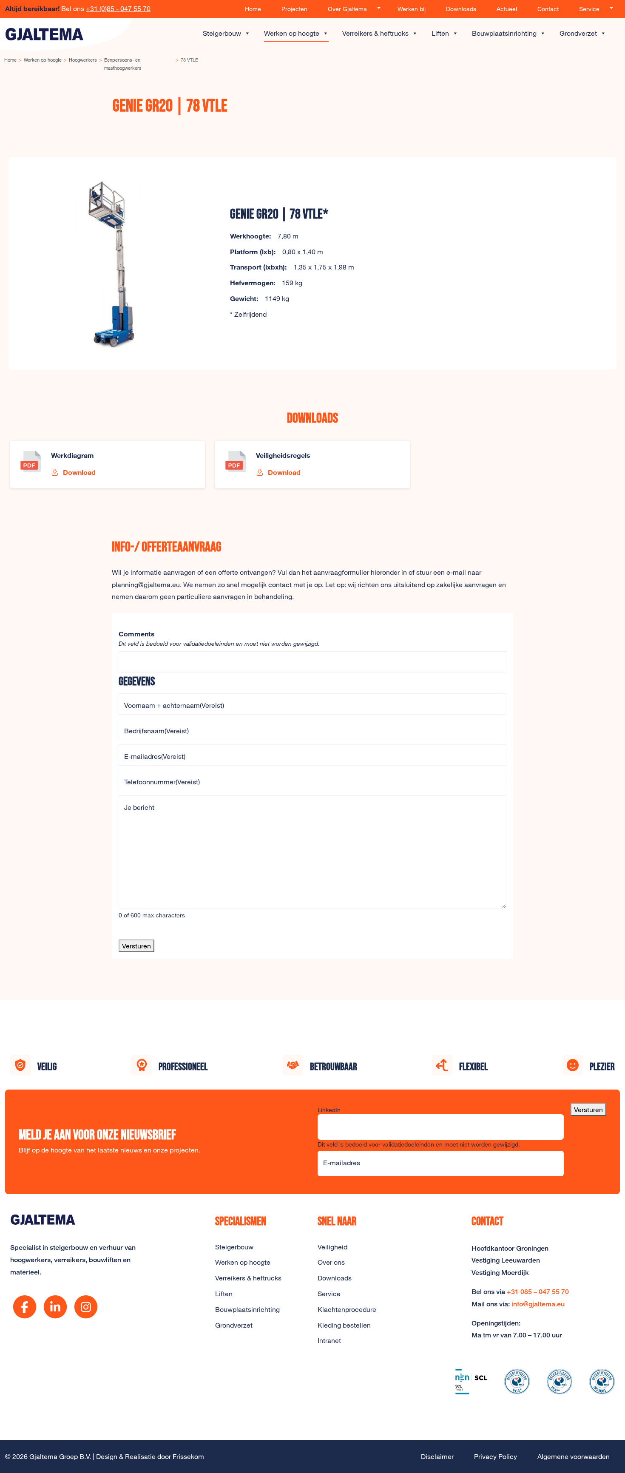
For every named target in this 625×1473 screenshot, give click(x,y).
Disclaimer (437, 1456)
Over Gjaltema (347, 8)
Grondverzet (578, 33)
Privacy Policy (495, 1456)
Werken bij (412, 8)
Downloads (461, 8)
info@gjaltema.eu (538, 1304)
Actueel (507, 8)
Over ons (331, 1262)
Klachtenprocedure (347, 1309)
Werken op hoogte (291, 33)
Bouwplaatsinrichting (504, 33)
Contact (548, 8)
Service (589, 8)
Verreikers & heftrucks (375, 33)
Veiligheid (332, 1247)
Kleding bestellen (344, 1325)
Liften (440, 33)
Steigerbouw (222, 33)
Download (78, 472)
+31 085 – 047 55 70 (538, 1292)
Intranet (329, 1340)
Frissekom (188, 1456)
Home (253, 8)
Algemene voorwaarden (573, 1456)
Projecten (294, 8)
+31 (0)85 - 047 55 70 (118, 8)
